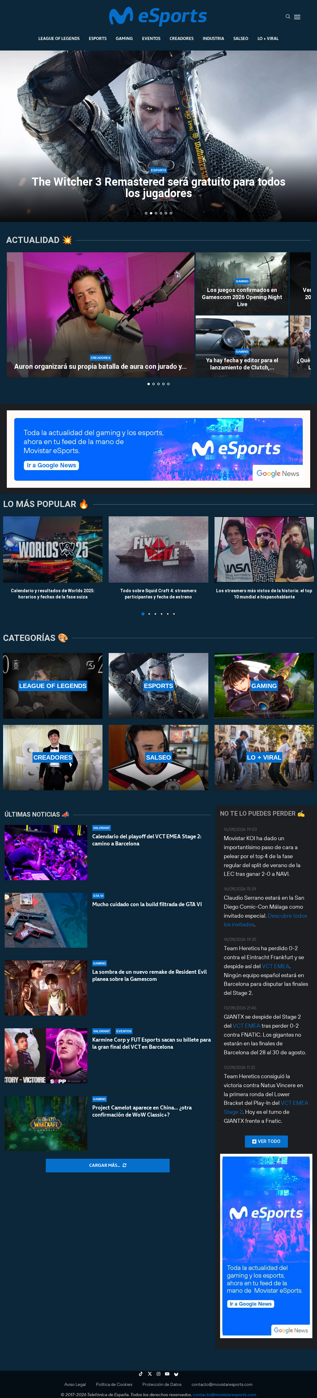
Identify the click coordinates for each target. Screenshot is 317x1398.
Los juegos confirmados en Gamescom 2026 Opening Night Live (242, 297)
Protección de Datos (161, 1384)
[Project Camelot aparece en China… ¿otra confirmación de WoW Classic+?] (46, 1123)
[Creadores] (52, 757)
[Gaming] (264, 685)
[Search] (288, 17)
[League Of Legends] (52, 685)
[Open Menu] (297, 17)
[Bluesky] (176, 1374)
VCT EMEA (275, 966)
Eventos (151, 38)
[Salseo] (158, 757)
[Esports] (158, 685)
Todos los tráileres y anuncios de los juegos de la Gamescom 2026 (159, 187)
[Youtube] (167, 1374)
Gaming (124, 38)
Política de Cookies (114, 1384)
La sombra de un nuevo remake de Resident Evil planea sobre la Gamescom (149, 975)
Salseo (240, 38)
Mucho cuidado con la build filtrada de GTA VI (147, 904)
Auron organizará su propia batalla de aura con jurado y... (100, 366)
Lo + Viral (268, 38)
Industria (213, 38)
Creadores (181, 38)
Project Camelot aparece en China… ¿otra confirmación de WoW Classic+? (142, 1111)
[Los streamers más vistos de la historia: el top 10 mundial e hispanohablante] (264, 549)
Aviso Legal (75, 1384)
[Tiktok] (141, 1374)
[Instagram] (158, 1374)
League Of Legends (59, 38)
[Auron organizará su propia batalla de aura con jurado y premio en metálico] (100, 314)
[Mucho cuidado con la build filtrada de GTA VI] (46, 920)
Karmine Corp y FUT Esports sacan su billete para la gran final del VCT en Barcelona (151, 1043)
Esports (97, 38)
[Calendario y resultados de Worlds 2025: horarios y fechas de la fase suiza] (52, 549)
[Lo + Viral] (264, 757)
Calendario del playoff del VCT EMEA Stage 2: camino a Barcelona (146, 840)
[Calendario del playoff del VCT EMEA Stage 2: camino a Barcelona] (46, 852)
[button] (11, 135)
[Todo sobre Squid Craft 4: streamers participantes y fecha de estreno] (158, 549)
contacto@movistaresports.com (222, 1384)
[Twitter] (150, 1374)
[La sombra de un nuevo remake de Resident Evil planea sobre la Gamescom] (46, 988)
